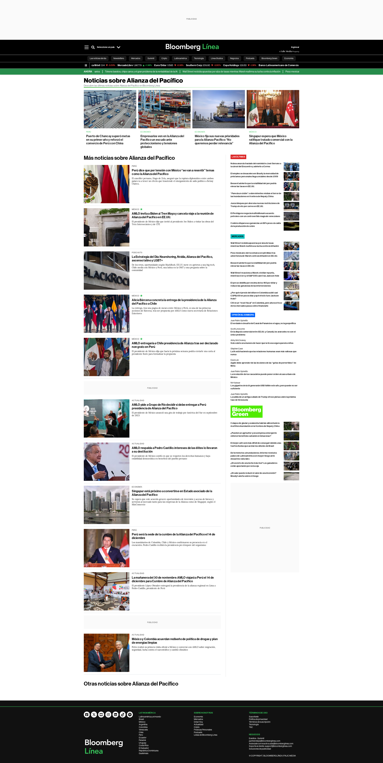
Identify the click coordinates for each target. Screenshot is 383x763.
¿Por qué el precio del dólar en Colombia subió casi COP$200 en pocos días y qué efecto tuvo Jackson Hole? (255, 295)
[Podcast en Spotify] (130, 715)
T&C (251, 727)
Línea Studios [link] (217, 58)
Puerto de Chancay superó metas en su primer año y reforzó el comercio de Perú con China (108, 139)
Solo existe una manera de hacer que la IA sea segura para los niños (262, 343)
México (142, 722)
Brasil (141, 719)
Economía (198, 716)
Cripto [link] (164, 58)
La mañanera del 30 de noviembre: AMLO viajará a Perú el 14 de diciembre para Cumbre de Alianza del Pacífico (173, 579)
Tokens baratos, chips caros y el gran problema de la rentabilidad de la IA (118, 71)
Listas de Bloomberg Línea (205, 735)
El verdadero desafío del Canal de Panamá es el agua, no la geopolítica (263, 323)
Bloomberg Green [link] (269, 58)
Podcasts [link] (250, 58)
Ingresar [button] (295, 47)
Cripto (197, 727)
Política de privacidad (258, 719)
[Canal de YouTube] (101, 715)
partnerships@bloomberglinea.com (264, 741)
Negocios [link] (234, 58)
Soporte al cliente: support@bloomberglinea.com (270, 746)
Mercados (198, 719)
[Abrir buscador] (93, 47)
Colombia (143, 727)
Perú (141, 735)
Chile (141, 732)
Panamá (142, 740)
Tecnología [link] (199, 58)
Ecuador (142, 737)
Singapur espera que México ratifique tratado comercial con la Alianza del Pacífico (270, 139)
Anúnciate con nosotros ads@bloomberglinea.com (271, 743)
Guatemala (143, 753)
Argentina (143, 724)
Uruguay (142, 743)
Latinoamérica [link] (180, 58)
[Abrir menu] (86, 47)
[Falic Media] (281, 51)
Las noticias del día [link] (98, 58)
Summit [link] (151, 58)
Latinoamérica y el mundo (150, 716)
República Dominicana (148, 750)
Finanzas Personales (203, 729)
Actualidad (198, 724)
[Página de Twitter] (94, 715)
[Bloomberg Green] (265, 411)
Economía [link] (288, 58)
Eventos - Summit (256, 738)
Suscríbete (254, 716)
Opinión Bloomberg (243, 315)
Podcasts (198, 732)
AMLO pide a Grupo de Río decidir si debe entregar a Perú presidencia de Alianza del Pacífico (169, 406)
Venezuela (143, 729)
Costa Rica (143, 745)
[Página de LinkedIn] (115, 715)
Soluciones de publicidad (260, 749)
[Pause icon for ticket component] (86, 65)
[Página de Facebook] (87, 715)
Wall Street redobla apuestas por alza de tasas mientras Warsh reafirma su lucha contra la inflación (208, 71)
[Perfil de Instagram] (108, 715)
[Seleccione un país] (118, 47)
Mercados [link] (135, 58)
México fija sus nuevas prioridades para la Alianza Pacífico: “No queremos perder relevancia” (217, 139)
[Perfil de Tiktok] (123, 715)
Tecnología (254, 724)
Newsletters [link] (118, 58)
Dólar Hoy (198, 722)
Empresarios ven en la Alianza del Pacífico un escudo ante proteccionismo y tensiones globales (162, 141)
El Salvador (144, 748)
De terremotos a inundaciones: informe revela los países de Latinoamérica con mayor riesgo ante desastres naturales (254, 456)
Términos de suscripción (259, 722)
